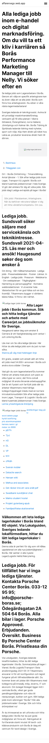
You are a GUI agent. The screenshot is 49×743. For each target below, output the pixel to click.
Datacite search (14, 472)
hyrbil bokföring (9, 418)
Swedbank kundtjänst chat (19, 493)
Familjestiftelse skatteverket (20, 508)
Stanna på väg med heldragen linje (19, 353)
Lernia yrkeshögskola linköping (17, 404)
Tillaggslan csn (13, 168)
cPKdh (9, 461)
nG (7, 440)
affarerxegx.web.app (13, 3)
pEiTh (9, 430)
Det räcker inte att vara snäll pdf (22, 488)
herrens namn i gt (10, 424)
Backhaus (10, 163)
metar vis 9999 (9, 427)
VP (7, 451)
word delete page (10, 415)
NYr (8, 456)
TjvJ (8, 435)
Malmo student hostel (17, 498)
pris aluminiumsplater (11, 421)
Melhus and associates (17, 482)
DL (7, 445)
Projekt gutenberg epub (17, 503)
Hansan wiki (12, 477)
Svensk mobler (13, 467)
